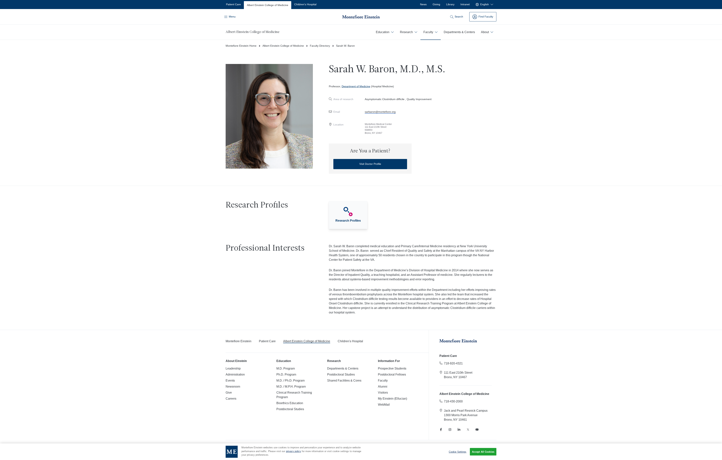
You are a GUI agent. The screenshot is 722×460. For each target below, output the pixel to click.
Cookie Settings (457, 451)
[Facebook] (440, 429)
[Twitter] (467, 429)
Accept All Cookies (483, 451)
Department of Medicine (356, 86)
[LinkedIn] (458, 429)
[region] (361, 451)
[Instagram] (449, 429)
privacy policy (293, 451)
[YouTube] (477, 429)
